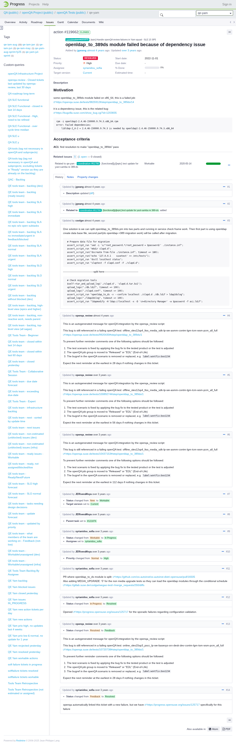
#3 (228, 220)
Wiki (101, 22)
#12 (228, 597)
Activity (23, 22)
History (59, 176)
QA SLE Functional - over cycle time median (22, 128)
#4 (228, 315)
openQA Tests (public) (71, 12)
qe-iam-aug (10, 44)
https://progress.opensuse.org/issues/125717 (102, 611)
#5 (228, 375)
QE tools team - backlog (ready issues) (22, 194)
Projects (34, 4)
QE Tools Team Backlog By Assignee (23, 572)
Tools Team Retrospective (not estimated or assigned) (25, 691)
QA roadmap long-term (21, 93)
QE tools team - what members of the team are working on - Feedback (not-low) (24, 539)
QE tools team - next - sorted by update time (25, 419)
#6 (228, 434)
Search (161, 13)
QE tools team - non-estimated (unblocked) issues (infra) (26, 445)
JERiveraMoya (83, 494)
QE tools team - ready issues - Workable (25, 455)
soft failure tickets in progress (25, 664)
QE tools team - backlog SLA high (24, 204)
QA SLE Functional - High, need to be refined (23, 118)
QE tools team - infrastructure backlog (25, 409)
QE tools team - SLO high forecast (23, 485)
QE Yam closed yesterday (23, 593)
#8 (228, 514)
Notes (70, 176)
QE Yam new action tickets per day (26, 611)
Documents (88, 22)
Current (87, 72)
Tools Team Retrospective (23, 683)
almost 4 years (95, 50)
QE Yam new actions (20, 619)
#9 (228, 531)
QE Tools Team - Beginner (23, 335)
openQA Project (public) (37, 12)
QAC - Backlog (16, 179)
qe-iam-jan (28, 44)
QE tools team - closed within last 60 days (25, 353)
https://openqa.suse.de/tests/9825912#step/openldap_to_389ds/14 (95, 102)
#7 (228, 494)
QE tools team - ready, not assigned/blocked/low (23, 465)
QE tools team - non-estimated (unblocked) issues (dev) (26, 435)
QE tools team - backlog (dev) (25, 185)
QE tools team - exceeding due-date (23, 393)
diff (91, 193)
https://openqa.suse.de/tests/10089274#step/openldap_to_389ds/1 (104, 394)
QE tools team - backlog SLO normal (25, 277)
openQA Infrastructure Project (25, 73)
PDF (228, 729)
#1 (228, 186)
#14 (228, 690)
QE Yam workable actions (23, 658)
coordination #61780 (88, 163)
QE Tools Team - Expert (22, 401)
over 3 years (129, 50)
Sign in (227, 4)
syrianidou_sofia (92, 67)
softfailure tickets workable (23, 677)
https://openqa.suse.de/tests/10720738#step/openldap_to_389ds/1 (104, 649)
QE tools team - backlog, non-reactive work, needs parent (25, 317)
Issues (50, 22)
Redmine (20, 740)
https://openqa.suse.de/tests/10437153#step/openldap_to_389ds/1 (104, 453)
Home (15, 4)
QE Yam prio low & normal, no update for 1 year (25, 637)
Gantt (60, 22)
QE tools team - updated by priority (24, 525)
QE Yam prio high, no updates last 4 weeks (25, 627)
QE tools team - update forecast (21, 515)
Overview (10, 22)
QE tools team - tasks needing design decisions (25, 505)
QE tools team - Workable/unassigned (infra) (24, 562)
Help (45, 4)
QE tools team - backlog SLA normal (24, 247)
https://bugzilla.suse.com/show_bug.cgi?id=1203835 (86, 112)
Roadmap (36, 22)
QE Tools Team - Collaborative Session (25, 373)
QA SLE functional (18, 99)
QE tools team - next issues (24, 427)
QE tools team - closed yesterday (21, 363)
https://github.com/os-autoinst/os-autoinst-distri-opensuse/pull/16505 (155, 576)
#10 (228, 551)
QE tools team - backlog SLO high (25, 267)
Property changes (87, 176)
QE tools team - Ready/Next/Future (19, 475)
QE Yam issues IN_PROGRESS (17, 601)
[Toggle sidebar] (1, 28)
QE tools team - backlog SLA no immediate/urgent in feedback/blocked (24, 235)
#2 (228, 203)
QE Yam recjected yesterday (24, 645)
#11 (228, 568)
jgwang (81, 50)
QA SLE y (13, 142)
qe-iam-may (24, 48)
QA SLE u (13, 136)
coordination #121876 (77, 39)
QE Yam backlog (17, 580)
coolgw (79, 220)
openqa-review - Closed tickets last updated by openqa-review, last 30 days (26, 83)
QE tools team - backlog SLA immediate (24, 214)
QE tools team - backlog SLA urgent (24, 257)
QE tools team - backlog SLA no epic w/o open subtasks (24, 223)
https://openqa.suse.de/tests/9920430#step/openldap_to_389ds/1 (103, 334)
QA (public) (11, 12)
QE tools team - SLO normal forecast (24, 495)
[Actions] (229, 165)
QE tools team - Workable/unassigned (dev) (24, 552)
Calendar (72, 22)
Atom (215, 729)
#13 (228, 624)
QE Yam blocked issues (21, 586)
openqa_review (84, 315)
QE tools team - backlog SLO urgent (25, 287)
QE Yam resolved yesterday (24, 651)
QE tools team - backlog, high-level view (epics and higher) (25, 307)
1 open (83, 156)
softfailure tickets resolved (23, 670)
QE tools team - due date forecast (22, 383)
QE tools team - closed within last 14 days (25, 343)
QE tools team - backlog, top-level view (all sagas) (25, 327)
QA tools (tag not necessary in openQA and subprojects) (25, 150)
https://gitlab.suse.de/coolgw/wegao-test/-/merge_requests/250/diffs (104, 585)
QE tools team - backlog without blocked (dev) (22, 297)
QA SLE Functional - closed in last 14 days (25, 108)
